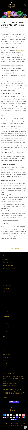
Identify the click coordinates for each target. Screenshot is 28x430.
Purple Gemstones (7, 291)
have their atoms (5, 105)
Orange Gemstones (7, 294)
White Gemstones (7, 302)
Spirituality (5, 360)
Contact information (15, 425)
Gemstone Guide (6, 354)
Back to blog (15, 248)
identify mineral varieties (19, 169)
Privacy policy (15, 423)
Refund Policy (6, 325)
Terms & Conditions (7, 328)
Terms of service (23, 423)
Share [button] (3, 31)
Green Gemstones (7, 285)
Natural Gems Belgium (13, 421)
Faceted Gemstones (7, 262)
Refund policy (9, 423)
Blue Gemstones (6, 288)
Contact (4, 320)
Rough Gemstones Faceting (9, 268)
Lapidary (5, 368)
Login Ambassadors (7, 343)
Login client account (7, 340)
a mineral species (20, 50)
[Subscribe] (23, 397)
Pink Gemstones (6, 311)
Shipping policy (7, 425)
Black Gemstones (7, 305)
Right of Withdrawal (7, 346)
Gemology (5, 363)
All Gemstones (6, 259)
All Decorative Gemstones (8, 274)
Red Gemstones (6, 297)
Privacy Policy (6, 331)
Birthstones (5, 357)
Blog (4, 366)
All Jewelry (5, 277)
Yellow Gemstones (7, 300)
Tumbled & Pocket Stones (9, 271)
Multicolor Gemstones (8, 308)
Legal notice (23, 425)
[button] (2, 5)
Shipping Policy (6, 323)
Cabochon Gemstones (8, 265)
